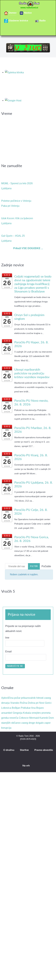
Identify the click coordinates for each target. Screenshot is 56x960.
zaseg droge (28, 722)
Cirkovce (24, 717)
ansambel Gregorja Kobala (16, 712)
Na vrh (26, 765)
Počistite (46, 566)
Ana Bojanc (37, 708)
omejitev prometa (41, 712)
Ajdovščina (7, 698)
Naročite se (15, 666)
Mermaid (34, 717)
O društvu (8, 750)
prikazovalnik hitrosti (32, 698)
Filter (34, 566)
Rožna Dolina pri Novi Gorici (35, 703)
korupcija (6, 727)
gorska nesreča (9, 717)
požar (17, 698)
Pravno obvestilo (43, 750)
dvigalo (40, 722)
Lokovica (6, 708)
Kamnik (44, 717)
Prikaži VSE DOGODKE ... (28, 248)
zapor (47, 722)
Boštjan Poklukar (21, 708)
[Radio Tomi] (28, 5)
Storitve (24, 750)
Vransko (14, 703)
